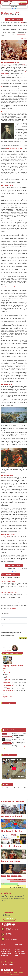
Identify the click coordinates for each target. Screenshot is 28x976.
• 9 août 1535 (6, 679)
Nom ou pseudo (5, 613)
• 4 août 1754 (6, 688)
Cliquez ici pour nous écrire (11, 939)
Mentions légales (20, 951)
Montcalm (21, 22)
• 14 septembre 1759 (9, 690)
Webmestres (4, 955)
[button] (25, 973)
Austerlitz (14, 780)
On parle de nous (6, 953)
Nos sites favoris (19, 947)
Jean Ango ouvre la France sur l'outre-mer (13, 665)
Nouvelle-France (21, 34)
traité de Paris (7, 536)
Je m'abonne (9, 918)
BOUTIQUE (17, 949)
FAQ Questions (19, 944)
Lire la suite (14, 587)
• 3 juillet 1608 (6, 684)
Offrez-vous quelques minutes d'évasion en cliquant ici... (12, 967)
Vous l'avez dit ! (5, 949)
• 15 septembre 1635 (9, 685)
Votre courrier (5, 951)
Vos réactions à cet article (8, 574)
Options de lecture (14, 974)
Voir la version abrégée (14, 19)
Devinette (5, 784)
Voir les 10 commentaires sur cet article (10, 577)
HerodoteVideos (7, 754)
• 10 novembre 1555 (8, 682)
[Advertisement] (14, 715)
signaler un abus (20, 953)
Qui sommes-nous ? (6, 947)
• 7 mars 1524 (6, 672)
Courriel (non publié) (5, 619)
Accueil (3, 944)
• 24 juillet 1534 (7, 676)
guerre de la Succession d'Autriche (14, 148)
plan (16, 955)
